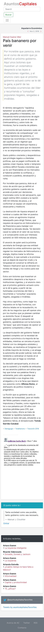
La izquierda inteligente (15, 548)
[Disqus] (22, 467)
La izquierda (10, 560)
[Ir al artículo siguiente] (41, 31)
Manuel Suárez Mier (12, 37)
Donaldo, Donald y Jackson (17, 554)
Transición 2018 (33, 429)
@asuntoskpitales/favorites (20, 600)
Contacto (22, 627)
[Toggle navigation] (7, 20)
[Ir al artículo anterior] (28, 31)
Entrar (6, 523)
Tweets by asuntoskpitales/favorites (20, 607)
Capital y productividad (16, 582)
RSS (35, 623)
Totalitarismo (20, 429)
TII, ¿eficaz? (10, 588)
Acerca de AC (13, 623)
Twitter (26, 623)
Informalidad (10, 576)
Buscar (8, 14)
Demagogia (9, 429)
